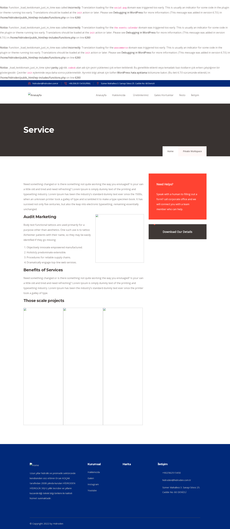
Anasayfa (101, 95)
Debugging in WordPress (128, 12)
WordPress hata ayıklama (132, 72)
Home (170, 151)
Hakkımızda (118, 95)
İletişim (195, 95)
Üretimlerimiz (140, 95)
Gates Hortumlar (164, 95)
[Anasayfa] (34, 95)
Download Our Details (177, 232)
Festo (182, 95)
